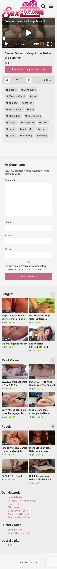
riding (43, 129)
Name (8, 222)
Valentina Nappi (17, 96)
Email (8, 235)
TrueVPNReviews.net (18, 533)
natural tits (27, 129)
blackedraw (15, 116)
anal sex (13, 103)
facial (44, 122)
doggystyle (29, 122)
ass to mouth (15, 109)
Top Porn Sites (15, 529)
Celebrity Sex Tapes (18, 510)
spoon (12, 135)
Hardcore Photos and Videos (22, 500)
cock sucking (34, 116)
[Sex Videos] (23, 10)
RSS (10, 545)
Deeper (12, 90)
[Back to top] (51, 562)
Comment (10, 180)
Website (9, 249)
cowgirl (12, 122)
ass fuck (28, 103)
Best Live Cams (15, 504)
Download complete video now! (29, 69)
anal (34, 96)
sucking (43, 135)
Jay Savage (30, 90)
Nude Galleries (15, 497)
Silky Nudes (13, 507)
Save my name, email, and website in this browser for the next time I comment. (25, 268)
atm (31, 109)
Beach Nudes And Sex (19, 517)
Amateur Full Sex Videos (20, 514)
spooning (27, 135)
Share (49, 80)
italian (12, 129)
